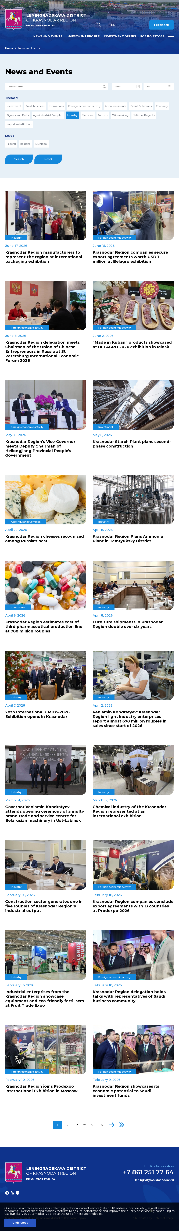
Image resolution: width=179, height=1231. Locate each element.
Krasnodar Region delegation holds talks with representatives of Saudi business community (129, 996)
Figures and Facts (17, 115)
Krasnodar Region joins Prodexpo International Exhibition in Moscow (41, 1088)
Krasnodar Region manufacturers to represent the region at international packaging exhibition (43, 257)
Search (19, 159)
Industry (72, 115)
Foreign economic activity (84, 106)
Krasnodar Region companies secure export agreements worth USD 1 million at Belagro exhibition (130, 257)
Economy (162, 106)
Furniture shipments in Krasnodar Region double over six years (128, 624)
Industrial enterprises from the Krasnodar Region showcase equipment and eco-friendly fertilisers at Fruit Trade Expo (44, 999)
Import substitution (18, 124)
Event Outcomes (141, 106)
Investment (13, 106)
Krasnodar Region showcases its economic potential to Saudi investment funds (126, 1091)
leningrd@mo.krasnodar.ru (154, 1180)
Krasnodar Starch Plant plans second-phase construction (132, 444)
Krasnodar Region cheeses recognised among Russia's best (44, 538)
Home (9, 48)
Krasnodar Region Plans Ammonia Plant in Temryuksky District (128, 538)
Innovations (56, 106)
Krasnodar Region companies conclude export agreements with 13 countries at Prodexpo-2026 (133, 906)
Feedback (161, 25)
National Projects (144, 115)
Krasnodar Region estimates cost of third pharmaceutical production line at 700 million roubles (43, 627)
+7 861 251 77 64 (148, 1172)
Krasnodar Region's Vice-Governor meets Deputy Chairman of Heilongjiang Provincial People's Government (40, 448)
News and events (47, 36)
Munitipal (41, 143)
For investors (152, 36)
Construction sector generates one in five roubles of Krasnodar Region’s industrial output (44, 906)
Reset (48, 159)
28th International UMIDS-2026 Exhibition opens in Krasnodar (37, 714)
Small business (35, 106)
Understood (20, 1222)
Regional (25, 143)
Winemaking (120, 115)
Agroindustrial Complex (48, 115)
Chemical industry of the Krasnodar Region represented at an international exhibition (129, 811)
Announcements (115, 106)
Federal (11, 143)
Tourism (103, 115)
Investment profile (83, 36)
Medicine (88, 115)
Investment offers (120, 36)
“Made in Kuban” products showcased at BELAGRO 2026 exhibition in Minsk (132, 344)
